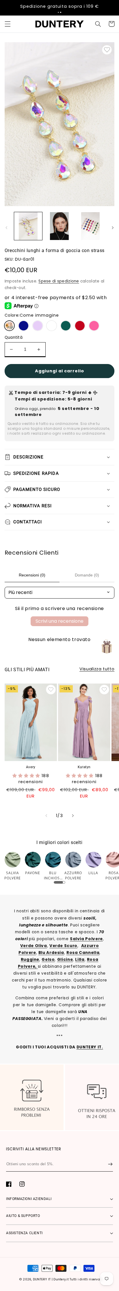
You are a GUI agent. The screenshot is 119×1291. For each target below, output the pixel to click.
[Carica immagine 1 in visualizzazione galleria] (28, 226)
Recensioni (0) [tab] (32, 575)
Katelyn (84, 767)
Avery (31, 767)
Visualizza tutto (96, 669)
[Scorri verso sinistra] (6, 227)
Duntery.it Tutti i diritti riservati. (78, 1279)
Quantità (14, 337)
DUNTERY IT (42, 1279)
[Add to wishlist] (106, 50)
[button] (58, 12)
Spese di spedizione (58, 281)
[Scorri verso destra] (112, 227)
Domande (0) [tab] (87, 575)
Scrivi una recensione (59, 621)
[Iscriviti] (110, 1164)
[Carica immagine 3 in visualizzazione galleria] (91, 226)
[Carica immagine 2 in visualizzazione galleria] (59, 226)
